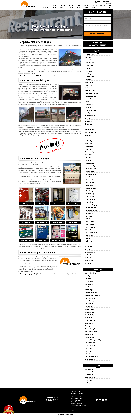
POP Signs (88, 157)
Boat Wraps (88, 74)
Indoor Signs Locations (76, 395)
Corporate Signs (90, 298)
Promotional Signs (90, 174)
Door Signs (88, 113)
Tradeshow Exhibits (91, 210)
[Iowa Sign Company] (29, 400)
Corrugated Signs (90, 96)
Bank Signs (88, 276)
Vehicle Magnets (90, 230)
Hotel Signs (88, 317)
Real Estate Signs (90, 342)
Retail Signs (88, 348)
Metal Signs (88, 149)
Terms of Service (75, 408)
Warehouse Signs (90, 359)
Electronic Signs (90, 115)
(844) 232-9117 (104, 1)
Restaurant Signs (90, 345)
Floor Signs (88, 124)
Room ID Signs (89, 182)
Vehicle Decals (89, 221)
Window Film (89, 255)
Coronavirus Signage (91, 93)
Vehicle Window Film (91, 233)
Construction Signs (91, 292)
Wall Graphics (89, 244)
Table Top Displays (90, 196)
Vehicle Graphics (90, 224)
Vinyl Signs (78, 6)
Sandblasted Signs (90, 188)
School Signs (89, 354)
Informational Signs (91, 132)
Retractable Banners (91, 180)
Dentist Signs (89, 303)
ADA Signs (88, 57)
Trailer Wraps (89, 213)
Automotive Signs (90, 273)
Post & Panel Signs (90, 166)
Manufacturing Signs (91, 329)
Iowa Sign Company (76, 391)
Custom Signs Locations (77, 402)
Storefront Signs (90, 194)
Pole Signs (88, 160)
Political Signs (89, 337)
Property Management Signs (94, 340)
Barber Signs (89, 281)
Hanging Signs (89, 129)
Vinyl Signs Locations (76, 400)
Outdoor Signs (62, 6)
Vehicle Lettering (90, 227)
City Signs (88, 287)
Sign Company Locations (77, 393)
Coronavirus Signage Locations (78, 405)
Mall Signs (88, 326)
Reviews (102, 6)
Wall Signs (88, 249)
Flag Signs (88, 118)
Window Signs (89, 260)
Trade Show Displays (91, 205)
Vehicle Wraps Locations (77, 398)
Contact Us (110, 6)
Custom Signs (85, 6)
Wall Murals (88, 246)
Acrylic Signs (89, 60)
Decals (87, 102)
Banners (87, 68)
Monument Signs (90, 152)
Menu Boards (89, 146)
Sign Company (46, 6)
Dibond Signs (89, 104)
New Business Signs (91, 331)
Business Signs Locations (77, 403)
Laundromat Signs (90, 320)
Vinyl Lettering (89, 235)
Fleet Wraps (88, 121)
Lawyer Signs (89, 323)
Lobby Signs (88, 143)
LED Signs (88, 135)
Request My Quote (97, 33)
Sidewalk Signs (89, 191)
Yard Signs (88, 263)
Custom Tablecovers (91, 99)
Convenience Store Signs (92, 295)
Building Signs (89, 76)
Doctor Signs (89, 306)
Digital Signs (89, 107)
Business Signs (94, 6)
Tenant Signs (89, 202)
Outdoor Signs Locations (77, 396)
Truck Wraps (88, 216)
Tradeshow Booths (90, 207)
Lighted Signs (89, 141)
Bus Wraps (88, 79)
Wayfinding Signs (90, 252)
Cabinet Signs (89, 82)
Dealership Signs (90, 301)
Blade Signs (88, 71)
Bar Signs (88, 278)
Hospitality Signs (90, 315)
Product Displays (90, 171)
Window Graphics (90, 258)
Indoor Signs (54, 6)
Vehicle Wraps (70, 6)
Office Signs (88, 154)
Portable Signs (89, 163)
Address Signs (89, 63)
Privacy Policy (74, 407)
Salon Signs (88, 351)
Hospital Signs (89, 312)
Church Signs (89, 284)
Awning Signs (89, 65)
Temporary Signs (90, 199)
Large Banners (89, 138)
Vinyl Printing (89, 238)
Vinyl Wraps (88, 241)
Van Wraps (88, 219)
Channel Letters (90, 90)
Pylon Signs (88, 177)
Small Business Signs (91, 356)
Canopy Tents (89, 85)
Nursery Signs (89, 334)
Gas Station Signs (90, 309)
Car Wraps (88, 88)
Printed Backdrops (90, 168)
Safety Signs (89, 185)
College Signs (89, 290)
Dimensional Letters (91, 110)
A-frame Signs (89, 54)
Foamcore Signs (90, 127)
